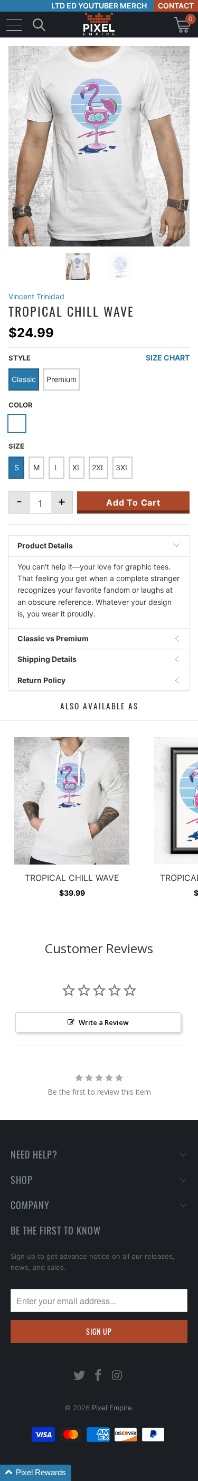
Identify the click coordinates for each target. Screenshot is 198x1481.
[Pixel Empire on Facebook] (99, 1376)
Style (19, 358)
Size (16, 446)
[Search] (39, 24)
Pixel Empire (112, 1407)
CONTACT (176, 5)
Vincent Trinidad (36, 296)
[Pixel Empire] (99, 24)
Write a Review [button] (104, 1022)
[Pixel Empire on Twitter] (80, 1376)
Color (20, 405)
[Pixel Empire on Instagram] (117, 1376)
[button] (35, 1473)
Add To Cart (133, 502)
